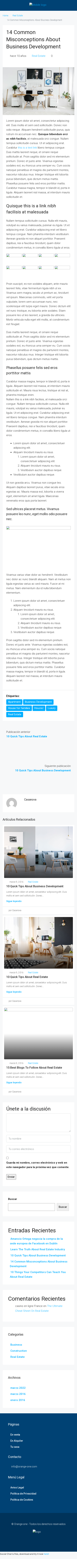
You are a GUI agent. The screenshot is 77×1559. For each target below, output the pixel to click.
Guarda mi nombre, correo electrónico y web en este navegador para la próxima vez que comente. (37, 1165)
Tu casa (14, 1446)
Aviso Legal (17, 1487)
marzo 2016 (18, 1394)
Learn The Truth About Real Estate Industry (37, 1249)
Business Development (38, 701)
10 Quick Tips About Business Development (34, 886)
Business (16, 1344)
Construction (18, 1350)
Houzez (39, 708)
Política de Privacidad (23, 1493)
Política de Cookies (21, 1499)
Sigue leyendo (13, 901)
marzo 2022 (18, 1388)
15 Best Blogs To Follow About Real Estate (34, 1067)
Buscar (12, 1199)
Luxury (52, 708)
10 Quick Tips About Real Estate (27, 977)
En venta (15, 1434)
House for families (19, 708)
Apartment (14, 701)
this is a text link (27, 147)
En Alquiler (16, 1440)
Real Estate (18, 15)
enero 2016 (17, 1400)
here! (46, 1554)
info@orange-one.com (24, 1466)
